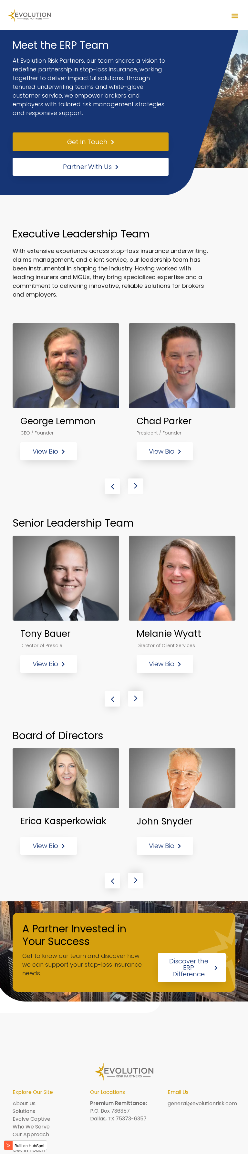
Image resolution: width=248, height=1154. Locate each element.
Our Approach (31, 1134)
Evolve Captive (31, 1119)
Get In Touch (87, 141)
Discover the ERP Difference (188, 968)
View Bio (45, 451)
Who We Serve (31, 1126)
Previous (112, 486)
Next (135, 486)
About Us (24, 1103)
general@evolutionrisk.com (202, 1103)
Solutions (24, 1111)
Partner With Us (87, 166)
